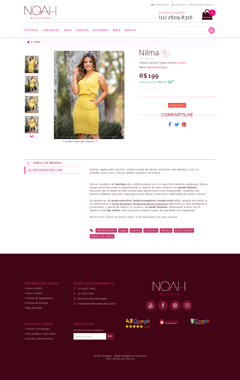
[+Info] (182, 63)
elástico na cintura (102, 236)
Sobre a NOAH (33, 288)
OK (110, 336)
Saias (68, 30)
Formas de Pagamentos (39, 298)
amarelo (136, 230)
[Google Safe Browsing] (200, 321)
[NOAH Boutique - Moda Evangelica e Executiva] (40, 12)
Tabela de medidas (46, 162)
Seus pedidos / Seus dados (40, 333)
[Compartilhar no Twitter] (177, 124)
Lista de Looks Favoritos (39, 338)
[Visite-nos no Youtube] (151, 305)
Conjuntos (51, 30)
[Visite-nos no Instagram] (187, 305)
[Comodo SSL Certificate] (169, 322)
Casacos (82, 30)
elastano (166, 230)
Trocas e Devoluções (37, 328)
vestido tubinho (106, 230)
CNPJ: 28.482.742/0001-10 (120, 358)
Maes (116, 30)
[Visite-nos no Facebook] (163, 305)
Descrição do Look (47, 170)
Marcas (130, 30)
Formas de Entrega (36, 302)
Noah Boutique (157, 67)
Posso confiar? (34, 293)
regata (123, 230)
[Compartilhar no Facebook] (170, 124)
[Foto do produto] (31, 64)
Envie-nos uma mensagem (92, 298)
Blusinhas (101, 30)
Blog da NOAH (33, 307)
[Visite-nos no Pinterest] (175, 305)
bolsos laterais (184, 230)
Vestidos (31, 30)
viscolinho (151, 230)
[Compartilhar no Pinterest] (184, 124)
